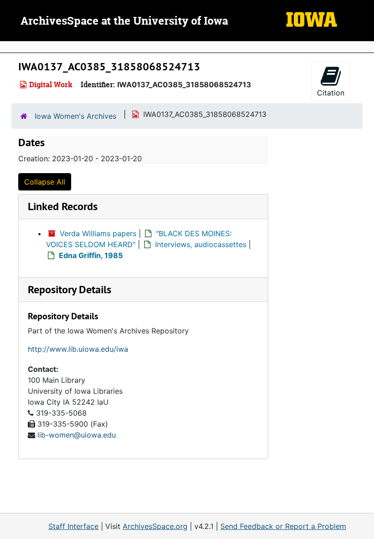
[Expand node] (364, 47)
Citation (330, 92)
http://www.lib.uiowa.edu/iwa (78, 349)
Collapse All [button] (44, 181)
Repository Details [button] (69, 289)
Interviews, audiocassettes (200, 244)
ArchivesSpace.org (155, 526)
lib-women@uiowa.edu (76, 434)
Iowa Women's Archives (75, 116)
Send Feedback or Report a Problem (283, 526)
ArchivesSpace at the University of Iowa (124, 21)
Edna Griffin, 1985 (91, 255)
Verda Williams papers (98, 233)
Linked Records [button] (63, 206)
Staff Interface (73, 526)
